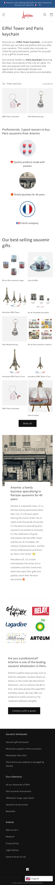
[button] (3, 14)
